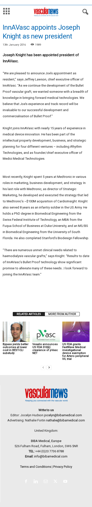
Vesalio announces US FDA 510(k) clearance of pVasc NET (45, 349)
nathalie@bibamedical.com (65, 420)
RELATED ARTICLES (29, 314)
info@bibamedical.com (50, 456)
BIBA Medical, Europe (46, 441)
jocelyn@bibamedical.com (63, 415)
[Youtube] (65, 482)
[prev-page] (43, 367)
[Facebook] (27, 482)
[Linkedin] (37, 482)
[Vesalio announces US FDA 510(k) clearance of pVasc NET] (46, 332)
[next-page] (49, 367)
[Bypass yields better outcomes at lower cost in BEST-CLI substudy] (16, 332)
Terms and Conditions (35, 466)
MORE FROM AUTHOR (62, 314)
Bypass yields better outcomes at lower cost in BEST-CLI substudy (15, 349)
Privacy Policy (62, 466)
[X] (56, 482)
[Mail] (47, 482)
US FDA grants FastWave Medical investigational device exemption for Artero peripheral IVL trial (75, 352)
